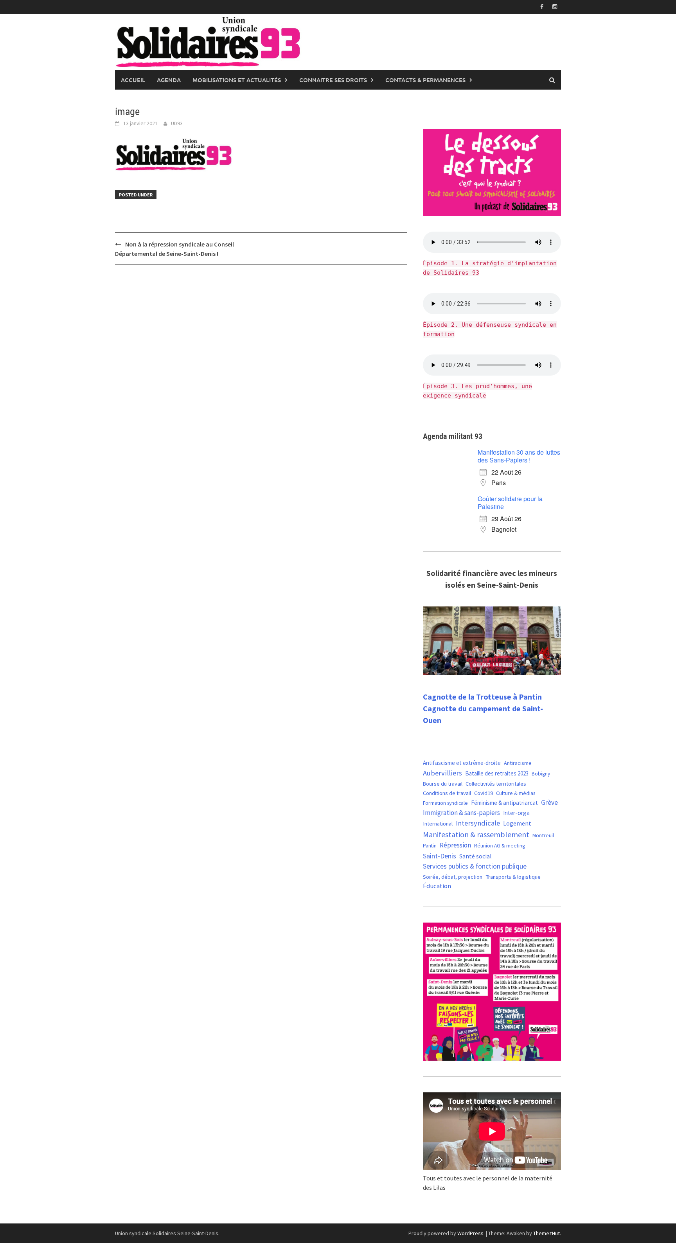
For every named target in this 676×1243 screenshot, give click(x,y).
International (438, 823)
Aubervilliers (442, 772)
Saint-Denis (439, 855)
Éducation (437, 886)
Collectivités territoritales (496, 783)
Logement (517, 823)
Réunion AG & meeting (499, 845)
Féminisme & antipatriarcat (504, 802)
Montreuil (543, 835)
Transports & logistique (513, 876)
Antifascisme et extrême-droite (462, 762)
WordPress (470, 1233)
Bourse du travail (442, 783)
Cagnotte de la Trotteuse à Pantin (482, 697)
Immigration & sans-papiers (461, 812)
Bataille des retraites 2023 (497, 773)
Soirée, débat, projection (452, 876)
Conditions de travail (447, 793)
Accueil (133, 80)
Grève (549, 802)
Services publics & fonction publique (475, 866)
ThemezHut (546, 1233)
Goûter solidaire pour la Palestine (510, 502)
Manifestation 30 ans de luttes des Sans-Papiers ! (519, 456)
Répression (455, 845)
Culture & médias (516, 793)
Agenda (169, 80)
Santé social (475, 856)
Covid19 (483, 793)
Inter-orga (516, 813)
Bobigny (541, 773)
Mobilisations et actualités (236, 80)
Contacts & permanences (425, 80)
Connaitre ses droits (333, 80)
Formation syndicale (445, 802)
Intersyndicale (478, 822)
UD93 (177, 123)
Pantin (430, 845)
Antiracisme (518, 762)
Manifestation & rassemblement (476, 834)
